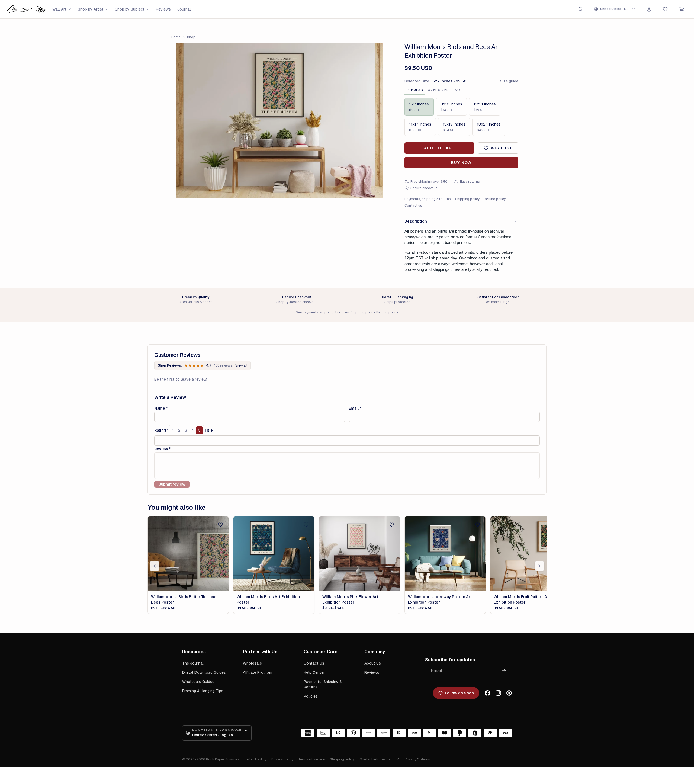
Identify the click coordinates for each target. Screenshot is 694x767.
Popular (414, 89)
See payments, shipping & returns (322, 312)
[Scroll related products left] (154, 566)
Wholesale (252, 663)
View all (241, 365)
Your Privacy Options (413, 759)
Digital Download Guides (204, 672)
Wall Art (59, 9)
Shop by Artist (91, 9)
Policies (311, 696)
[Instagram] (498, 693)
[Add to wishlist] (220, 524)
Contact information (375, 759)
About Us (372, 663)
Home (176, 37)
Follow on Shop (459, 693)
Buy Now (461, 163)
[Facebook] (487, 693)
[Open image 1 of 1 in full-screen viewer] (279, 120)
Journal (184, 9)
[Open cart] (681, 9)
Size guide (509, 81)
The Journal (193, 663)
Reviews (163, 9)
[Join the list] (504, 670)
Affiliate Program (257, 672)
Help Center (314, 672)
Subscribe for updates (450, 659)
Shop (191, 37)
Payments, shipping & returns (427, 199)
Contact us (413, 205)
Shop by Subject (129, 9)
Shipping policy (467, 199)
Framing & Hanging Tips (202, 691)
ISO (457, 89)
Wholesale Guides (198, 681)
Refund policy (495, 199)
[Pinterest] (509, 693)
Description (415, 221)
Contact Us (314, 663)
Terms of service (311, 759)
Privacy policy (282, 759)
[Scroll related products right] (539, 566)
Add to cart (439, 148)
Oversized (438, 89)
